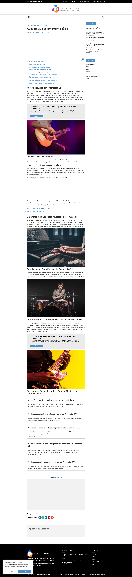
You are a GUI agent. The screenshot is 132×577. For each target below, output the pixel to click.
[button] (103, 17)
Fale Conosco (85, 1)
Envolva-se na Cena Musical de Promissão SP (39, 71)
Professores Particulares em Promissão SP (38, 66)
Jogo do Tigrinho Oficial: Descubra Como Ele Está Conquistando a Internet (94, 51)
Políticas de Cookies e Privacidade (97, 1)
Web (54, 17)
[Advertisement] (55, 48)
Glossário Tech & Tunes (76, 1)
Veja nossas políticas (11, 567)
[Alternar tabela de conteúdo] (81, 59)
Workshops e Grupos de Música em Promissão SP (39, 67)
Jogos (96, 17)
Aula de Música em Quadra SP (35, 211)
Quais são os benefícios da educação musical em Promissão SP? (43, 80)
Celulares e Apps (70, 17)
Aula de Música (30, 25)
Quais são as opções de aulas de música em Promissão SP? (42, 77)
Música (48, 17)
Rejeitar (11, 571)
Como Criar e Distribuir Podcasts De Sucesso (95, 38)
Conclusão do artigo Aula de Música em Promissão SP (41, 73)
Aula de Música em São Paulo (41, 25)
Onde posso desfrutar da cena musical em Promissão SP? (41, 83)
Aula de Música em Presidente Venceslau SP (39, 208)
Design (60, 17)
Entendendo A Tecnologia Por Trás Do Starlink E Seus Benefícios (94, 27)
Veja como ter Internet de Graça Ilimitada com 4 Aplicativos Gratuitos (95, 32)
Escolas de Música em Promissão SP (37, 64)
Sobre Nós (67, 1)
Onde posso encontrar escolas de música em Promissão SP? (42, 79)
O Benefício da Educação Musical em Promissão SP (40, 69)
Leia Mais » (64, 558)
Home (63, 1)
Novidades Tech (37, 17)
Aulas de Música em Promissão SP (36, 61)
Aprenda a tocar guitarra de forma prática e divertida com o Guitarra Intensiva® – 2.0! (45, 74)
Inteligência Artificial (84, 17)
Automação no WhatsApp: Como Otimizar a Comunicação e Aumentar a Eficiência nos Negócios (95, 44)
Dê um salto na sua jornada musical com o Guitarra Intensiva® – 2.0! (42, 63)
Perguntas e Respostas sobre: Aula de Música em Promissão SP (43, 76)
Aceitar (24, 571)
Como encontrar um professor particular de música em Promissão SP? (44, 82)
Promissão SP (58, 477)
